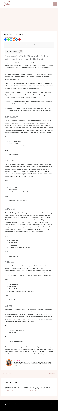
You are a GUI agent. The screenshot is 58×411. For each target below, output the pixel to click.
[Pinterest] (19, 39)
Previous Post (6, 374)
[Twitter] (11, 39)
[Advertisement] (29, 18)
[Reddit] (14, 39)
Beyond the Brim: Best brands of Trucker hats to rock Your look (40, 388)
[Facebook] (5, 39)
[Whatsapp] (8, 39)
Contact (53, 404)
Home (41, 404)
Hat (5, 37)
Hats (46, 404)
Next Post (52, 374)
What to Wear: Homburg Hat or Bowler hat (16, 388)
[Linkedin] (16, 39)
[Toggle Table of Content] (20, 51)
